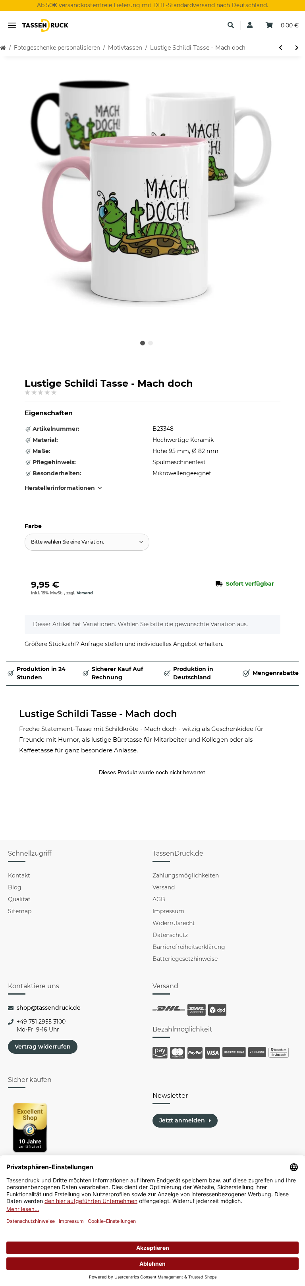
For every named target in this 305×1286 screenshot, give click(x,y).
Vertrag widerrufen (43, 1046)
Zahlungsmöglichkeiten (185, 875)
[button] (230, 25)
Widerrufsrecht (173, 923)
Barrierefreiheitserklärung (188, 947)
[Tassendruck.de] (45, 26)
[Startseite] (3, 47)
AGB (158, 899)
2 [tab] (150, 343)
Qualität (19, 899)
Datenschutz (170, 935)
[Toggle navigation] (12, 26)
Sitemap (19, 911)
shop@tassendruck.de (49, 1007)
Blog (14, 887)
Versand (85, 593)
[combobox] (87, 542)
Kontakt (19, 875)
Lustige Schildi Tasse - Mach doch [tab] (98, 713)
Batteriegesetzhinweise (185, 958)
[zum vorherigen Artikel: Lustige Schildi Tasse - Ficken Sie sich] (280, 47)
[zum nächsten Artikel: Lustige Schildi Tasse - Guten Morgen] (297, 47)
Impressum (168, 911)
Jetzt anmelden (182, 1120)
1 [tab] (142, 343)
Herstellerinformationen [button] (60, 488)
